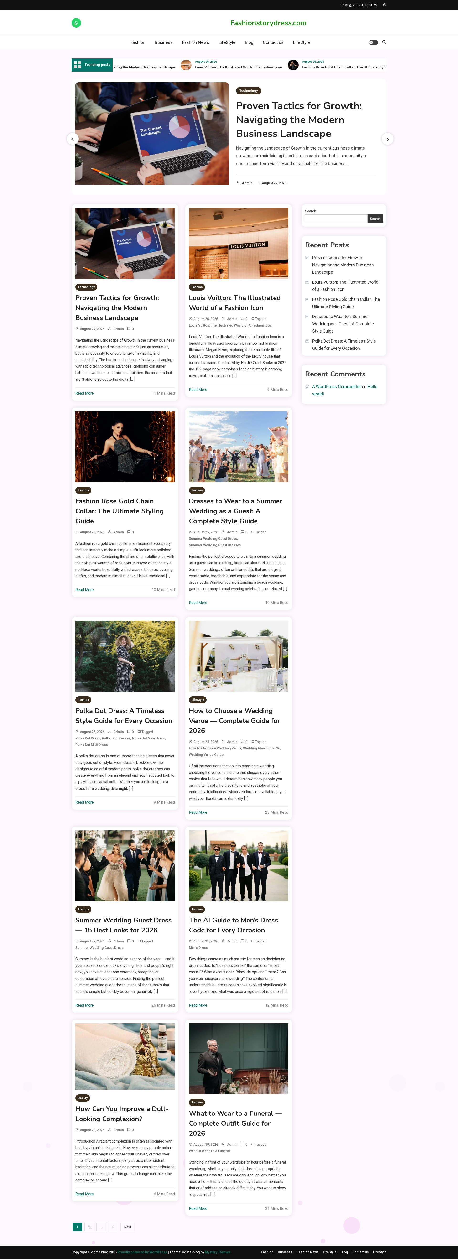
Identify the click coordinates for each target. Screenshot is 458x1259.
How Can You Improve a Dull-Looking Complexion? (122, 1114)
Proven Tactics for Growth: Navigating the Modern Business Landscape (299, 119)
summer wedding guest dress (213, 539)
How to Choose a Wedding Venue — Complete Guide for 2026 (234, 720)
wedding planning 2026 (261, 748)
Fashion (137, 42)
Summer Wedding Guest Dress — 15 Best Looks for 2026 (123, 925)
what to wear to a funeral (209, 1151)
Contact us (273, 42)
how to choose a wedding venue (215, 748)
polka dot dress (87, 738)
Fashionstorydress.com (268, 23)
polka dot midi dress (91, 745)
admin (247, 183)
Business (164, 42)
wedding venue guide (206, 755)
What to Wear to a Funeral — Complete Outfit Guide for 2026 (235, 1123)
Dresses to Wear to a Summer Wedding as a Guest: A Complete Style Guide (235, 511)
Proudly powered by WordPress (142, 1252)
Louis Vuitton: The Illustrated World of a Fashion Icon (210, 67)
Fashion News (195, 42)
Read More (84, 393)
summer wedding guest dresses (215, 545)
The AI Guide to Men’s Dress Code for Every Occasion (233, 925)
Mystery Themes (218, 1252)
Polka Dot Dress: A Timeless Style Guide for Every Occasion (123, 715)
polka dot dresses (116, 738)
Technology (248, 91)
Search (310, 211)
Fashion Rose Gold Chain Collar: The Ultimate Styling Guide (323, 67)
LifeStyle (227, 42)
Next (127, 1227)
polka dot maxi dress (148, 738)
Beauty (83, 1098)
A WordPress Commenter (336, 386)
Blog (249, 42)
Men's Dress (198, 948)
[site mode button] (373, 42)
